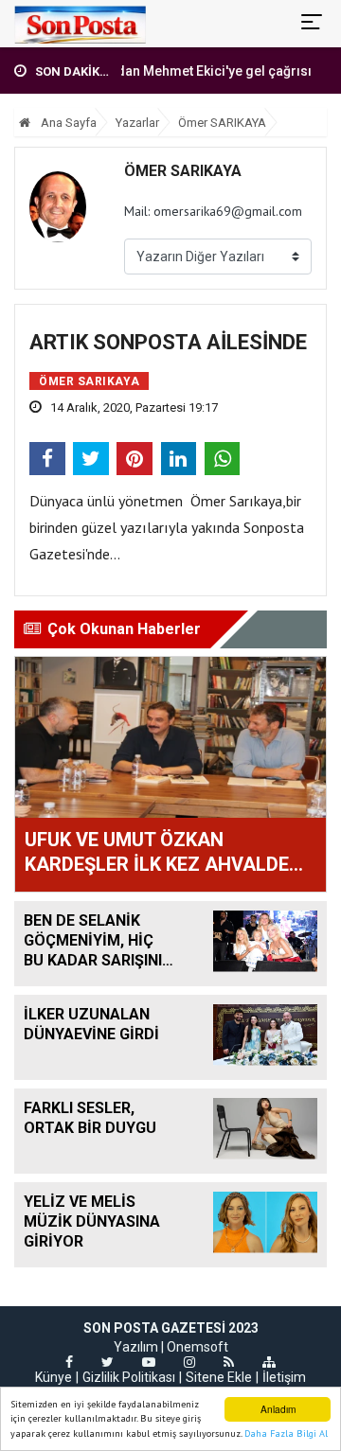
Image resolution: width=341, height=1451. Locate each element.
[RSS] (229, 1362)
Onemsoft (197, 1346)
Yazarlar (137, 122)
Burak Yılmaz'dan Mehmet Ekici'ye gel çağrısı (160, 71)
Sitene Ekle (219, 1377)
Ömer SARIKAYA (222, 122)
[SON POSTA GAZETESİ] (80, 23)
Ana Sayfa (67, 122)
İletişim (284, 1377)
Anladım (278, 1409)
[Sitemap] (269, 1362)
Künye (53, 1377)
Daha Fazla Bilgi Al (286, 1433)
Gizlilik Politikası (128, 1377)
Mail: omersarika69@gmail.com (213, 211)
